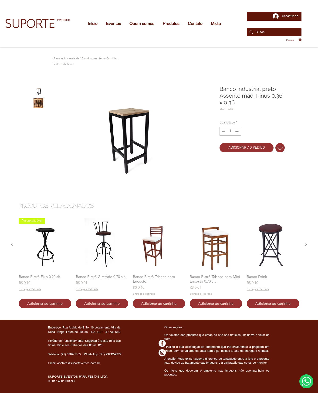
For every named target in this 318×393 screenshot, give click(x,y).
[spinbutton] (230, 131)
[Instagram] (162, 352)
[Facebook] (162, 343)
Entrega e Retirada (30, 289)
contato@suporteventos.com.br (78, 363)
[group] (159, 263)
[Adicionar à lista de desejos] (280, 147)
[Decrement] (223, 131)
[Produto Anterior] (12, 244)
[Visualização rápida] (102, 244)
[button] (293, 39)
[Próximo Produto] (306, 244)
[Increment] (237, 131)
